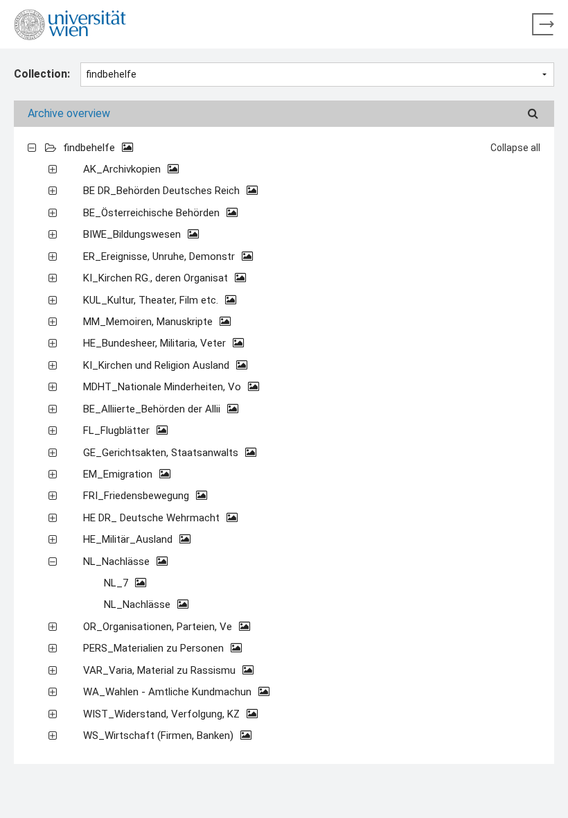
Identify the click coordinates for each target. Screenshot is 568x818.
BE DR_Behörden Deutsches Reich (162, 190)
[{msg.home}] (70, 24)
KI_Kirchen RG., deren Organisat (157, 278)
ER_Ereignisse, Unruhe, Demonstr (160, 256)
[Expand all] (32, 147)
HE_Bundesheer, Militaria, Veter (156, 343)
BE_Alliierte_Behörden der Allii (153, 409)
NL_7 (117, 583)
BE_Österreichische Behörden (152, 213)
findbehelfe (90, 147)
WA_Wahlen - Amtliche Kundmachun (168, 692)
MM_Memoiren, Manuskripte (149, 321)
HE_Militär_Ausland (129, 539)
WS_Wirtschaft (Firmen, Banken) (159, 735)
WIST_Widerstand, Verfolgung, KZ (162, 714)
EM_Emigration (119, 474)
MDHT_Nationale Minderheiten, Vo (163, 387)
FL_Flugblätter (117, 430)
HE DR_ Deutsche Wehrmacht (152, 518)
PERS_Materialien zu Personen (155, 648)
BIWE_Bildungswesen (133, 234)
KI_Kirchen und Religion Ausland (157, 365)
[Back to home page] (543, 24)
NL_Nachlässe (117, 561)
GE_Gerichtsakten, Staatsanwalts (162, 452)
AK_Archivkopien (123, 169)
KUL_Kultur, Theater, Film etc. (152, 300)
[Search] (533, 114)
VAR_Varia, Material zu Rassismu (160, 670)
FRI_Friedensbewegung (137, 495)
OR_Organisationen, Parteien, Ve (159, 626)
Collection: (42, 73)
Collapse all (515, 147)
